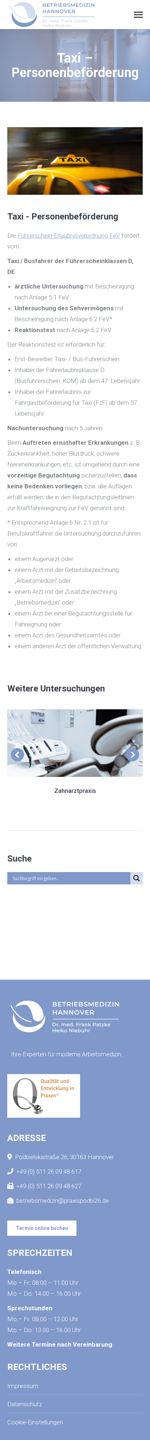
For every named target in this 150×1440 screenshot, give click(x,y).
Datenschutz (24, 1404)
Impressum (22, 1385)
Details (75, 743)
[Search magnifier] (136, 878)
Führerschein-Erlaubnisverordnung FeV (68, 235)
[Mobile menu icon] (138, 15)
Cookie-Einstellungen (35, 1422)
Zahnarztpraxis (75, 790)
